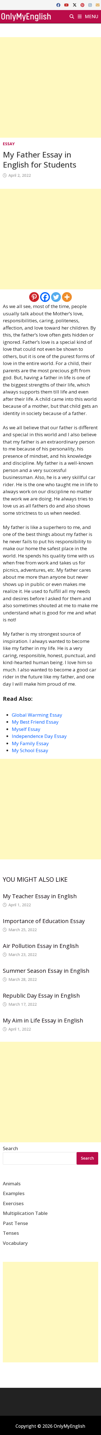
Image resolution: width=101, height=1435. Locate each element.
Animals (11, 1183)
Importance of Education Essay (44, 921)
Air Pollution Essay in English (41, 946)
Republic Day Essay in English (41, 995)
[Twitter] (56, 297)
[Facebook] (59, 4)
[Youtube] (67, 4)
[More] (67, 297)
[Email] (97, 4)
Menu (91, 16)
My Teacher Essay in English (40, 896)
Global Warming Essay (37, 715)
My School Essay (30, 750)
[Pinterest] (83, 4)
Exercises (13, 1203)
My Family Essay (30, 743)
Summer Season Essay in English (46, 970)
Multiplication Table (25, 1213)
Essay (9, 143)
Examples (13, 1193)
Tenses (11, 1233)
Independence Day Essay (39, 736)
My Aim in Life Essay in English (43, 1020)
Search (10, 1148)
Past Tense (15, 1223)
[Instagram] (90, 4)
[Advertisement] (50, 87)
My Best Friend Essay (35, 722)
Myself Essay (26, 729)
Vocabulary (15, 1243)
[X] (75, 4)
